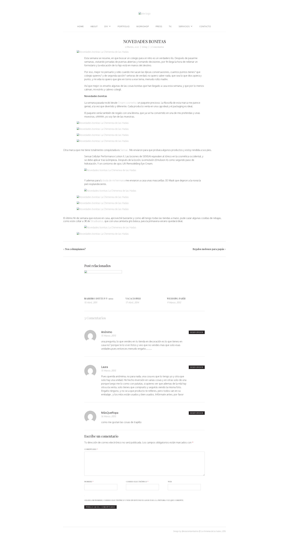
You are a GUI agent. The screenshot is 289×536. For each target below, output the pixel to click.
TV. (170, 26)
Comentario (91, 449)
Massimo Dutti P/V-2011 (98, 298)
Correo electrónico (137, 481)
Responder (196, 332)
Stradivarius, (97, 221)
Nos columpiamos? (75, 249)
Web (170, 481)
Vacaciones (133, 298)
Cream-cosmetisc (127, 102)
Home (80, 26)
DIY (106, 26)
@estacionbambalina (190, 531)
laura (104, 367)
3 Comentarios (157, 46)
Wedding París (176, 298)
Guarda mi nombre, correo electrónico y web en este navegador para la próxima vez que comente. (134, 500)
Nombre (88, 481)
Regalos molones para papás (208, 249)
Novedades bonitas (144, 41)
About (94, 26)
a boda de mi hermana (113, 180)
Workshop (142, 26)
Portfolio (124, 26)
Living (144, 46)
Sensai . (124, 150)
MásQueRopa (109, 412)
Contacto (205, 26)
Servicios (184, 26)
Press (159, 26)
